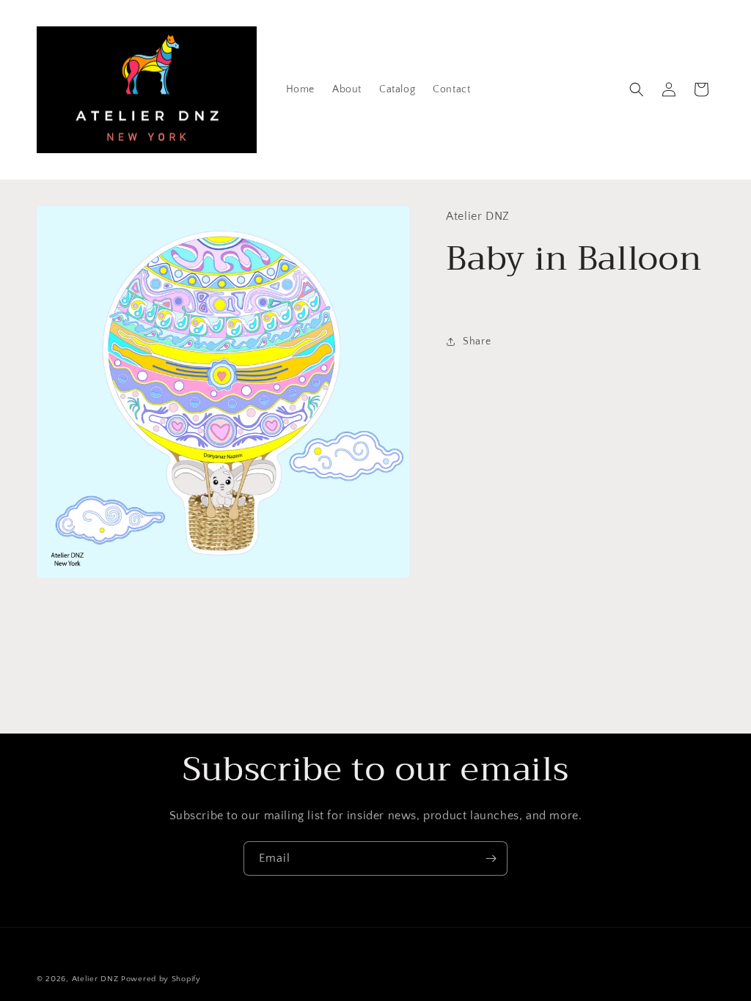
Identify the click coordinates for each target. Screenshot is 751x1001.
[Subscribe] (491, 858)
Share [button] (477, 341)
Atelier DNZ (95, 979)
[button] (636, 89)
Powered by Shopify (161, 979)
